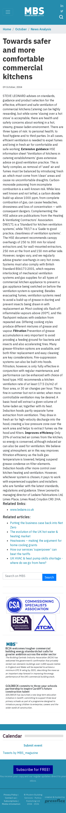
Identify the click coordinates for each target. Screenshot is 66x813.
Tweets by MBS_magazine (20, 753)
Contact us (10, 798)
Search (49, 577)
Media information (11, 804)
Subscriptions (11, 801)
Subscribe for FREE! (33, 769)
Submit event (33, 745)
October (21, 29)
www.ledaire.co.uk (22, 509)
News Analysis (41, 29)
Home (7, 29)
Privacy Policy (10, 794)
